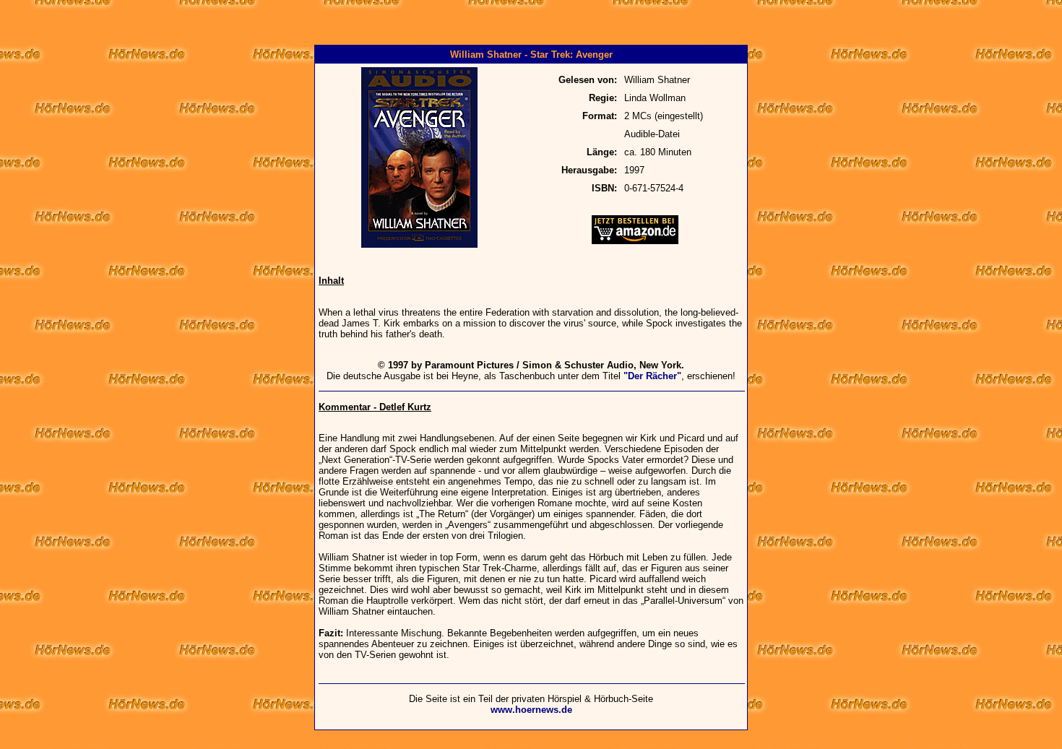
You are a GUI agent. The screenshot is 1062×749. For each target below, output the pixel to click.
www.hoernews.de (531, 709)
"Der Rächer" (652, 376)
